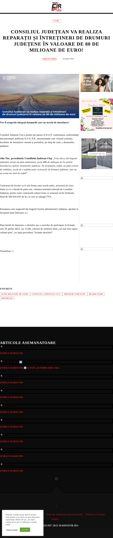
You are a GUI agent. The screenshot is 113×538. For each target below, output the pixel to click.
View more (56, 347)
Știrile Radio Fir (11, 353)
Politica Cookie (95, 514)
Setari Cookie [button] (12, 530)
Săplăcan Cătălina (49, 59)
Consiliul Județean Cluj (46, 294)
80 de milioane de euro (15, 294)
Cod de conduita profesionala (64, 514)
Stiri (56, 21)
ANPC (55, 519)
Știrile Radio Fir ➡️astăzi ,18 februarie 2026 (29, 368)
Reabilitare (96, 294)
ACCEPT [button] (24, 530)
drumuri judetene (75, 294)
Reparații (7, 298)
